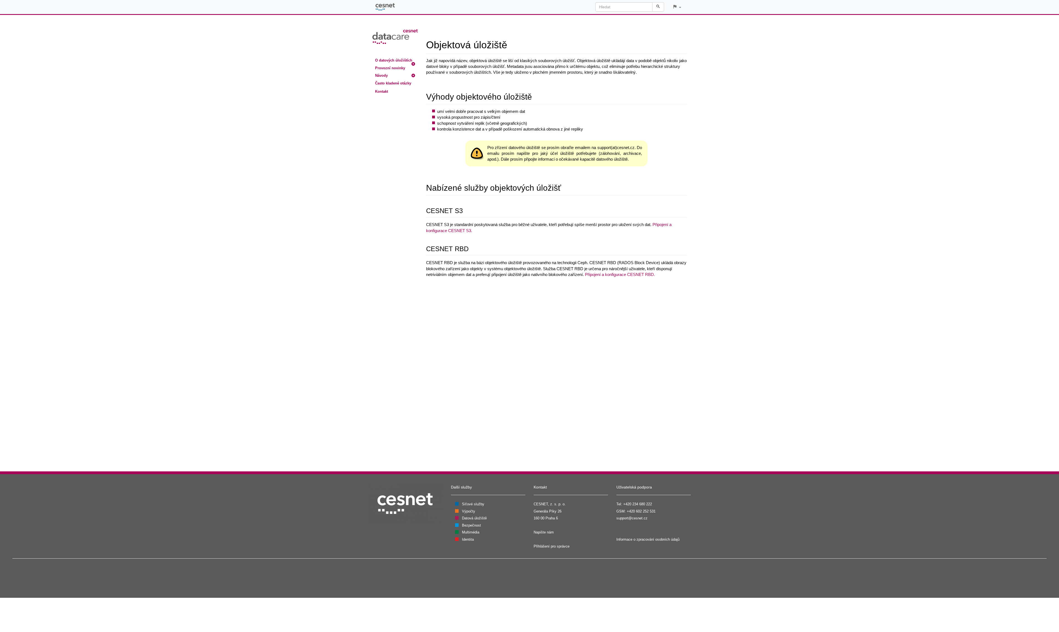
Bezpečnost (471, 525)
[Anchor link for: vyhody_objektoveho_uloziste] (536, 96)
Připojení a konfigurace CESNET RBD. (620, 274)
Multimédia (470, 532)
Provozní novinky (390, 68)
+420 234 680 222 (637, 504)
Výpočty (468, 511)
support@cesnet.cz (632, 518)
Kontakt (381, 91)
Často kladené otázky (393, 83)
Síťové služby (473, 504)
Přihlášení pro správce (551, 546)
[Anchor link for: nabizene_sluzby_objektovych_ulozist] (565, 187)
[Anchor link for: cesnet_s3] (466, 210)
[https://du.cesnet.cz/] (395, 36)
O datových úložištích (393, 60)
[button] (676, 7)
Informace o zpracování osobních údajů (648, 539)
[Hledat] (658, 7)
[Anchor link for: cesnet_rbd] (472, 248)
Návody (381, 75)
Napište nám (544, 532)
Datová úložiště (474, 518)
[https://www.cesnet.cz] (405, 503)
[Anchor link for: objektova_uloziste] (512, 44)
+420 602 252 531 (641, 511)
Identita (468, 539)
